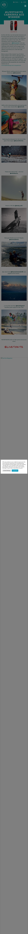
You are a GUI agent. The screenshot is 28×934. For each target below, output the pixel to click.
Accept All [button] (15, 470)
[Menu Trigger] (25, 5)
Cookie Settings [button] (6, 470)
